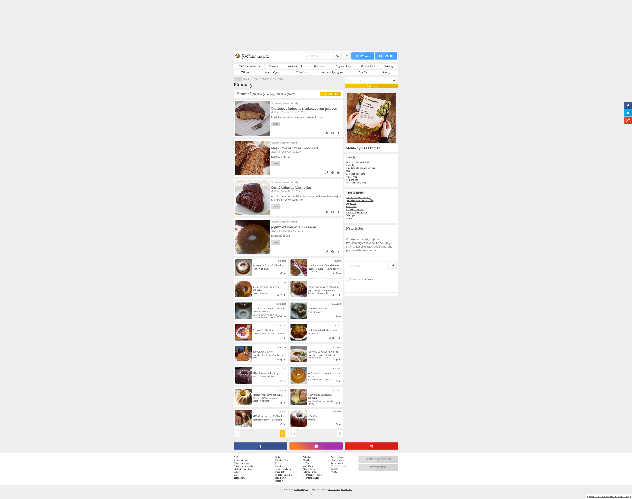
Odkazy (237, 472)
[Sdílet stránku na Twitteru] (628, 113)
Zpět (238, 79)
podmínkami (367, 279)
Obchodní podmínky (243, 469)
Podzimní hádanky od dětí (357, 162)
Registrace (363, 55)
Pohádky (307, 457)
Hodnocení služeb (311, 477)
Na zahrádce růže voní (356, 212)
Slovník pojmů (337, 463)
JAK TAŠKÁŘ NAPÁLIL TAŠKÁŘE (359, 200)
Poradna (279, 466)
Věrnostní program (339, 466)
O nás (236, 457)
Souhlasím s (361, 279)
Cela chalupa (352, 179)
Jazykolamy (280, 477)
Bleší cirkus (351, 206)
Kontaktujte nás (241, 460)
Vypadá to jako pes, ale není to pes (362, 168)
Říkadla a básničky (283, 474)
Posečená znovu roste (356, 182)
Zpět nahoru (239, 477)
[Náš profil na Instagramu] (315, 446)
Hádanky (279, 480)
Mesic (349, 171)
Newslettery (378, 467)
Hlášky (306, 463)
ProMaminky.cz (301, 489)
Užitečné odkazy (338, 460)
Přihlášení (386, 55)
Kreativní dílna (281, 460)
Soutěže (334, 469)
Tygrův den (351, 203)
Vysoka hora (351, 176)
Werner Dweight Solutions (340, 489)
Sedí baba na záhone (355, 173)
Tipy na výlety (337, 457)
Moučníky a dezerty (272, 78)
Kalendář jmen (309, 472)
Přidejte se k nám (242, 463)
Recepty (255, 78)
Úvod (246, 78)
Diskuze (279, 457)
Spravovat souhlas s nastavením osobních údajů (609, 496)
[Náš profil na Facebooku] (260, 446)
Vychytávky (308, 466)
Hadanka (350, 165)
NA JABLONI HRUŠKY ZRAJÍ (358, 197)
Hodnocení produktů (312, 474)
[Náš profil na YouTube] (371, 446)
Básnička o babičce (355, 209)
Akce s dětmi (309, 469)
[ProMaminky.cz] (253, 56)
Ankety (334, 472)
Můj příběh (280, 472)
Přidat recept (372, 86)
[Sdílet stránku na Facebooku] (628, 105)
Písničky (306, 460)
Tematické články (283, 469)
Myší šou (350, 218)
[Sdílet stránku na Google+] (628, 120)
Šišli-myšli (350, 215)
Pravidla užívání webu (243, 466)
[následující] (340, 433)
